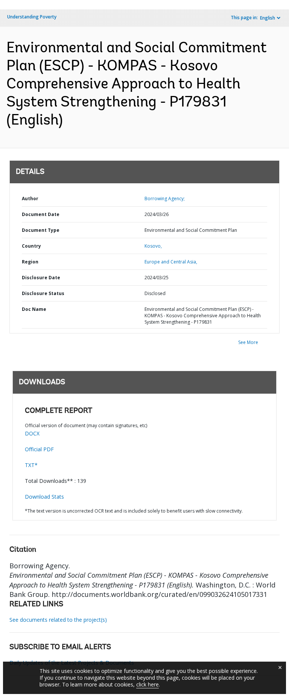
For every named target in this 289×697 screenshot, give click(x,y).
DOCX (32, 433)
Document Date (40, 214)
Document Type (40, 230)
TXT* (31, 465)
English (267, 18)
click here (147, 684)
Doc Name (34, 309)
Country (31, 246)
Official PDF (39, 449)
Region (30, 262)
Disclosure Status (43, 293)
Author (30, 198)
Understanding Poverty (31, 17)
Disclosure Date (41, 277)
